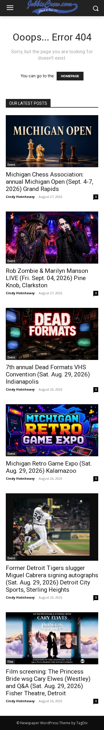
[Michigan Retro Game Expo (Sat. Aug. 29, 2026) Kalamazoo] (52, 430)
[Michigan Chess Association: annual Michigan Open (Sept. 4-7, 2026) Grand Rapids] (52, 141)
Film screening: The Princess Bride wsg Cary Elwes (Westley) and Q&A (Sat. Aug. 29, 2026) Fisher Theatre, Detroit (48, 682)
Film (10, 662)
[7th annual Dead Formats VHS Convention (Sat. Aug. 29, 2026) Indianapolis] (52, 334)
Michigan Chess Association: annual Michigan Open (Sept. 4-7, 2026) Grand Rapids (49, 181)
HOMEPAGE (70, 76)
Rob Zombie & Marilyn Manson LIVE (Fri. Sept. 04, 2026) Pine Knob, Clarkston (47, 278)
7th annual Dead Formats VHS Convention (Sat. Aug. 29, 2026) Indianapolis (48, 374)
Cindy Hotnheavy (20, 196)
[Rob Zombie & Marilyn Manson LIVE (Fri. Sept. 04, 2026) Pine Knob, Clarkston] (52, 238)
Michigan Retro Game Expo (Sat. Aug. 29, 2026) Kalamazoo (49, 467)
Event (11, 165)
